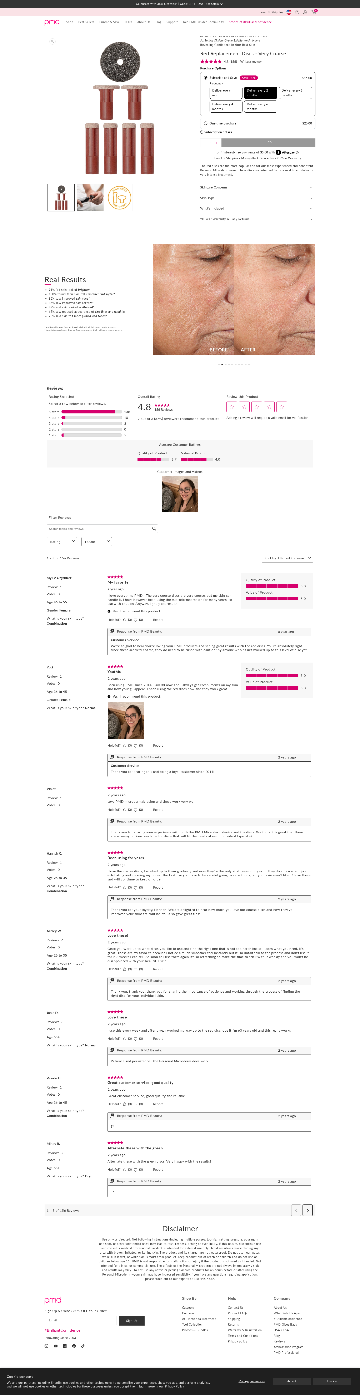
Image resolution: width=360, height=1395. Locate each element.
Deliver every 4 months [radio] (222, 106)
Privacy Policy (174, 1386)
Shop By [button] (189, 1298)
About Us (280, 1307)
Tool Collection (192, 1324)
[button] (297, 12)
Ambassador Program (289, 1347)
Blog (158, 22)
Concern (188, 1313)
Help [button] (232, 1298)
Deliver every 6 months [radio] (257, 106)
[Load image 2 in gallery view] (90, 197)
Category (188, 1307)
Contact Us (236, 1307)
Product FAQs (237, 1313)
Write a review (251, 61)
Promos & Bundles (195, 1330)
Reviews (279, 1341)
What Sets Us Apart (288, 1313)
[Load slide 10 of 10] (249, 364)
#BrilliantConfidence (63, 1330)
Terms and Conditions (243, 1335)
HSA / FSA (281, 1330)
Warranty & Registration (245, 1330)
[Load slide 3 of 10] (225, 364)
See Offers (213, 3)
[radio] (257, 94)
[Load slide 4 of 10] (229, 364)
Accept (291, 1381)
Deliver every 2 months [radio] (257, 93)
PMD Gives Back (285, 1324)
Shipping (234, 1319)
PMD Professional (286, 1352)
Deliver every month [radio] (221, 93)
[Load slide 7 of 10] (239, 364)
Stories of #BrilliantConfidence (250, 22)
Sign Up (132, 1320)
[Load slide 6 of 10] (235, 364)
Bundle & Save (109, 22)
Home (204, 36)
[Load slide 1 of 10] (219, 364)
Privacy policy (237, 1341)
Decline (332, 1381)
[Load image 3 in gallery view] (119, 197)
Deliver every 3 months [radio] (292, 93)
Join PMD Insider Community (203, 22)
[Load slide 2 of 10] (222, 364)
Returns (233, 1324)
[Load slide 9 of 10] (245, 364)
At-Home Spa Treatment (199, 1319)
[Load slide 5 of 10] (232, 364)
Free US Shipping (272, 12)
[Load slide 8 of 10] (242, 364)
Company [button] (282, 1298)
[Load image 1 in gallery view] (61, 197)
